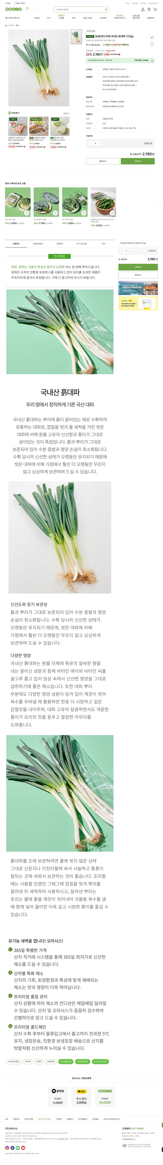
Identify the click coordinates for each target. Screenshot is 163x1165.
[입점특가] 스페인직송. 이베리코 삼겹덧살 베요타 (16, 139)
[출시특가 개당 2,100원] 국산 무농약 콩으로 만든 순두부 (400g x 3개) (58, 139)
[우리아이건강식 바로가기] (31, 9)
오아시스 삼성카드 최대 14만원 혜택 (115, 77)
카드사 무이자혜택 (109, 90)
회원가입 (135, 3)
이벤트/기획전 (19, 3)
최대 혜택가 (111, 54)
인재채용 (95, 1119)
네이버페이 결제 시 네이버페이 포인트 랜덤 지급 (120, 81)
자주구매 (143, 3)
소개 (6, 1119)
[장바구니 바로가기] (155, 9)
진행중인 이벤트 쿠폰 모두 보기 (114, 69)
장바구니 (102, 161)
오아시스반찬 (101, 1061)
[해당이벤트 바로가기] (58, 1088)
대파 (40, 1061)
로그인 (127, 3)
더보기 (65, 113)
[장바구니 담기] (26, 213)
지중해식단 (83, 1061)
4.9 (94, 45)
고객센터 (8, 3)
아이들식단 (66, 1061)
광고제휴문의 (82, 1119)
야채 (28, 1061)
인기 (11, 25)
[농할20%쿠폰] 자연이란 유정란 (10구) (37, 139)
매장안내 (16, 1119)
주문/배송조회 (153, 3)
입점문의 (70, 1119)
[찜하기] (152, 44)
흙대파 (52, 1061)
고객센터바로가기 (128, 1139)
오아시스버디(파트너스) (112, 1119)
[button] (69, 125)
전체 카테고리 (13, 18)
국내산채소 (14, 1061)
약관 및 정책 (28, 1119)
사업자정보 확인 (62, 1139)
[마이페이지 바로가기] (143, 9)
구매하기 (137, 161)
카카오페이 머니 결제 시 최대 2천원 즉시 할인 (119, 85)
